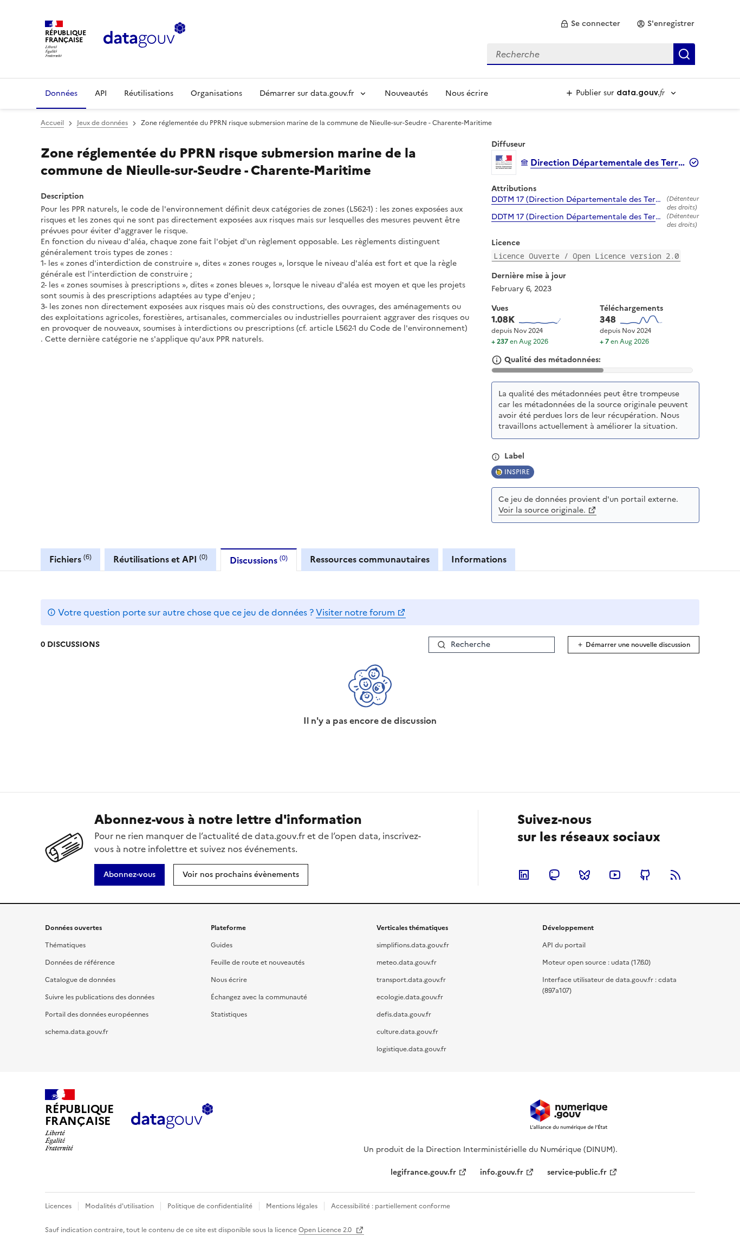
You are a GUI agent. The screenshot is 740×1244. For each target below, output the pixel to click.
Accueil (52, 123)
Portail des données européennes (96, 1014)
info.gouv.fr (501, 1172)
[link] (590, 24)
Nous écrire (466, 93)
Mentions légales (291, 1206)
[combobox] (591, 54)
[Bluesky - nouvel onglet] (584, 875)
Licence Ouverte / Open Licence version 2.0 (586, 256)
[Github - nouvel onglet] (645, 875)
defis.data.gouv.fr (404, 1014)
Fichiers (70, 559)
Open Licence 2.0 (325, 1230)
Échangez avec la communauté (259, 997)
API (101, 93)
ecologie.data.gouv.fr (410, 997)
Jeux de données (102, 123)
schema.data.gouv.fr (76, 1032)
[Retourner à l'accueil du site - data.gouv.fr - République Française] (172, 1120)
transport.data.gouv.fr (411, 980)
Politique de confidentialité (209, 1206)
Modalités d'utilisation (119, 1206)
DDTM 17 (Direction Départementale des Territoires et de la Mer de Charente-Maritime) (577, 199)
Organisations (216, 93)
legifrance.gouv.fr (423, 1172)
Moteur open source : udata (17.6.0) (596, 962)
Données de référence (80, 962)
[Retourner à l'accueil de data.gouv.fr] (144, 37)
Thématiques (65, 945)
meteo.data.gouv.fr (407, 962)
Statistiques (229, 1014)
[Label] (495, 457)
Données (61, 93)
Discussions (259, 560)
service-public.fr (577, 1172)
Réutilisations (148, 93)
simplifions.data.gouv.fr (413, 945)
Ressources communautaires (370, 559)
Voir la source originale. (542, 510)
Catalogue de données (80, 980)
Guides (221, 945)
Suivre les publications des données (99, 997)
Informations (479, 559)
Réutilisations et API (160, 559)
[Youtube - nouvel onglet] (615, 875)
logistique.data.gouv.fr (411, 1049)
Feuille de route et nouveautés (257, 962)
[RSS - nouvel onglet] (675, 875)
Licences (58, 1206)
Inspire (517, 472)
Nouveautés (406, 93)
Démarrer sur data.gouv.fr (306, 93)
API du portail (564, 945)
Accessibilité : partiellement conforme (390, 1206)
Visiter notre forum (355, 612)
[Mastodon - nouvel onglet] (554, 875)
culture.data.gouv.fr (407, 1032)
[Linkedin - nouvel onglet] (524, 875)
